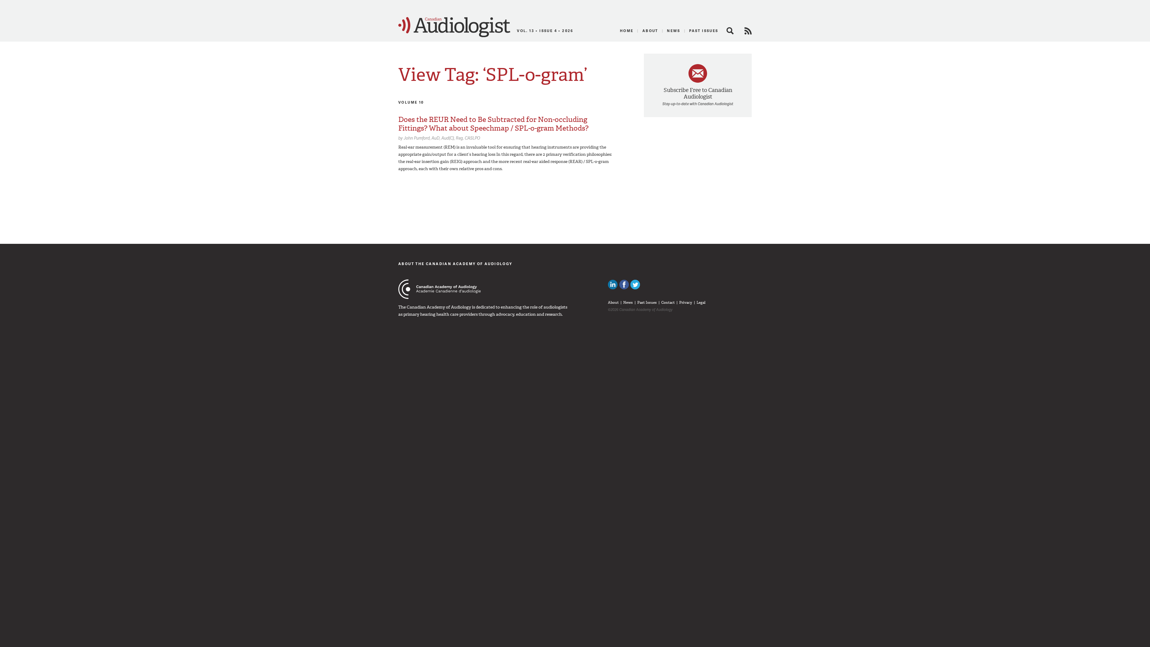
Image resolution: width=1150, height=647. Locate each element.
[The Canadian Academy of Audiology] (439, 289)
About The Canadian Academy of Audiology (455, 263)
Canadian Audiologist (454, 27)
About (650, 30)
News (673, 30)
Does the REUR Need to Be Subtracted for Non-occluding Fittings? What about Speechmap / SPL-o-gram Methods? (493, 124)
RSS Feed (748, 30)
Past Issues (703, 30)
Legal (701, 302)
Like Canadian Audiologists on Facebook (624, 284)
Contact (668, 302)
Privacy (685, 302)
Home (627, 30)
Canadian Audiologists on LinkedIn (613, 284)
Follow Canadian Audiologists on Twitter (635, 284)
